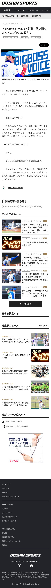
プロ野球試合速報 (8, 16)
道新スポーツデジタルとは (10, 497)
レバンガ (45, 10)
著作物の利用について (9, 521)
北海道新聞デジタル (8, 537)
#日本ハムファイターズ (10, 38)
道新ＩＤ (5, 545)
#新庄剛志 (24, 38)
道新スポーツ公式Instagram (17, 426)
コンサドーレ (33, 10)
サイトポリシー (7, 513)
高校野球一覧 (36, 16)
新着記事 (7, 10)
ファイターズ (19, 10)
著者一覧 (5, 492)
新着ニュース (6, 488)
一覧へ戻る (27, 304)
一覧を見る (43, 325)
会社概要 (5, 533)
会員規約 (5, 509)
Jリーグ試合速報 (23, 16)
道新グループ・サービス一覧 (11, 541)
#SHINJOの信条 (36, 38)
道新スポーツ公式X (13, 421)
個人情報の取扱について (10, 517)
